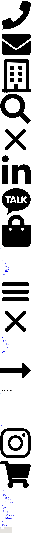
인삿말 (4, 261)
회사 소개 (4, 491)
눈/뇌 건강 (6, 345)
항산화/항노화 (7, 269)
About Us (3, 260)
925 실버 (3, 273)
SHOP (2, 352)
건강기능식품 (3, 341)
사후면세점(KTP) (4, 274)
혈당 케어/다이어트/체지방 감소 (9, 502)
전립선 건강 (6, 271)
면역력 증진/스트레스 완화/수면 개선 (10, 499)
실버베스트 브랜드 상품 (6, 495)
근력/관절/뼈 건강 (7, 267)
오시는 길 (4, 262)
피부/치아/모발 (7, 272)
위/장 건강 (6, 270)
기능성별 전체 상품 (5, 265)
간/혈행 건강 (6, 266)
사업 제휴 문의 (5, 263)
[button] (15, 109)
